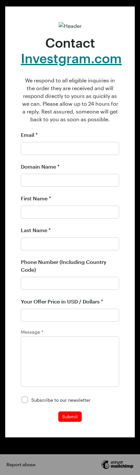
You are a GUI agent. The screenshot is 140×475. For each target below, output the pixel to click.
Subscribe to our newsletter (61, 400)
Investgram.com (71, 58)
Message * (32, 332)
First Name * (36, 198)
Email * (29, 135)
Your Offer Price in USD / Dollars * (62, 301)
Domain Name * (40, 166)
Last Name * (36, 230)
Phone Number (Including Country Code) (63, 266)
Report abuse (21, 464)
